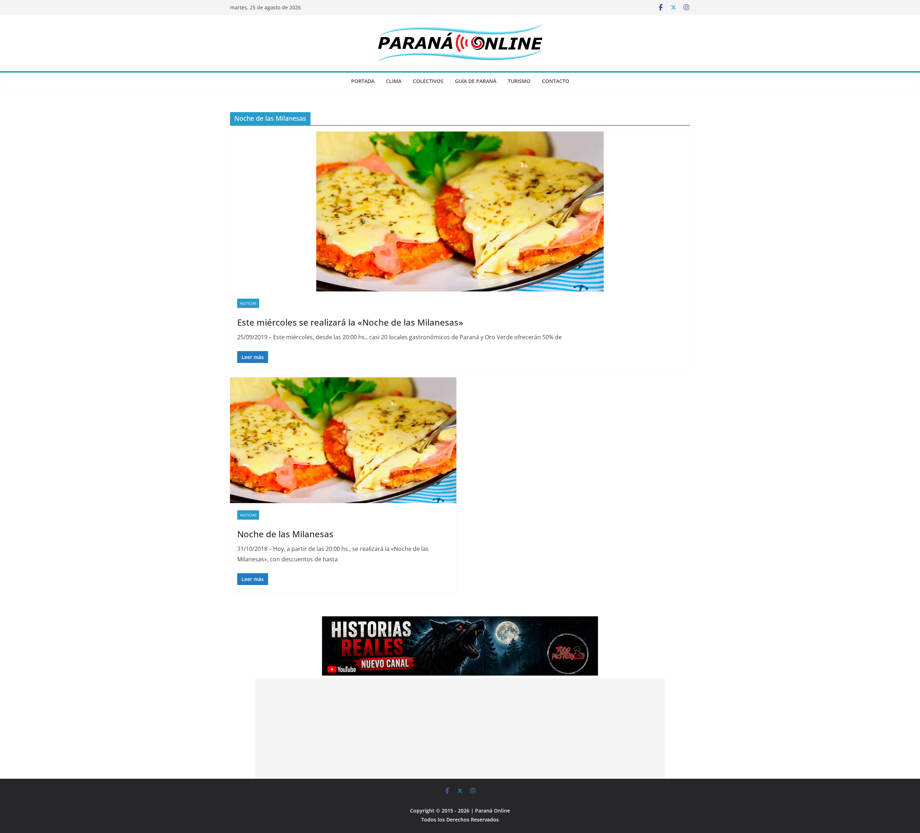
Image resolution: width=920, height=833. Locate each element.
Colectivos (428, 81)
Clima (393, 81)
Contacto (555, 81)
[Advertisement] (460, 728)
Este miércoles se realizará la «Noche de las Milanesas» (350, 322)
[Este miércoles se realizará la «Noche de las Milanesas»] (460, 211)
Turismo (519, 81)
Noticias (248, 303)
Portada (362, 81)
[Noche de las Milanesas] (343, 440)
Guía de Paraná (475, 81)
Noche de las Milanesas (285, 534)
